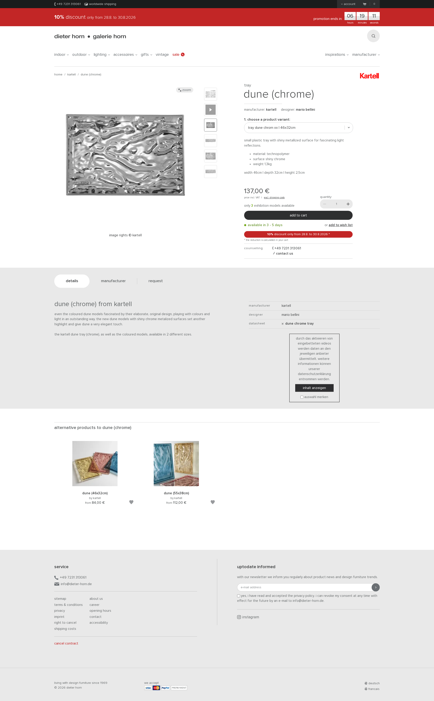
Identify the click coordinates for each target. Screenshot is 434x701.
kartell (71, 74)
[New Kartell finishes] (210, 109)
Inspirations (335, 55)
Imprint (59, 617)
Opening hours (100, 610)
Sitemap (60, 598)
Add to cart (298, 215)
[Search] (373, 36)
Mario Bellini (305, 109)
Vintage (162, 55)
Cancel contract (66, 643)
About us (96, 598)
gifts (145, 55)
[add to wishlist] (131, 503)
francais (374, 689)
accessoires (123, 55)
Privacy (59, 610)
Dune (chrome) (91, 74)
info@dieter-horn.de (76, 584)
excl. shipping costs (274, 197)
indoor (59, 55)
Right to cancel (65, 622)
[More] (348, 204)
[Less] (324, 204)
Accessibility (99, 622)
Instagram (250, 617)
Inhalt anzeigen (314, 388)
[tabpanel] (95, 478)
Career (94, 605)
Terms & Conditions (68, 605)
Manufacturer (364, 55)
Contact (95, 617)
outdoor (79, 55)
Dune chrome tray (298, 323)
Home (58, 74)
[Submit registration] (376, 587)
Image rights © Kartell (125, 235)
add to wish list (341, 225)
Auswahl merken (316, 397)
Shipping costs (65, 629)
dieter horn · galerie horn (90, 36)
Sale (175, 55)
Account (349, 4)
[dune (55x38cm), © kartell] (176, 485)
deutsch (374, 683)
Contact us (284, 253)
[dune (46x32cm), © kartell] (95, 485)
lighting (100, 55)
